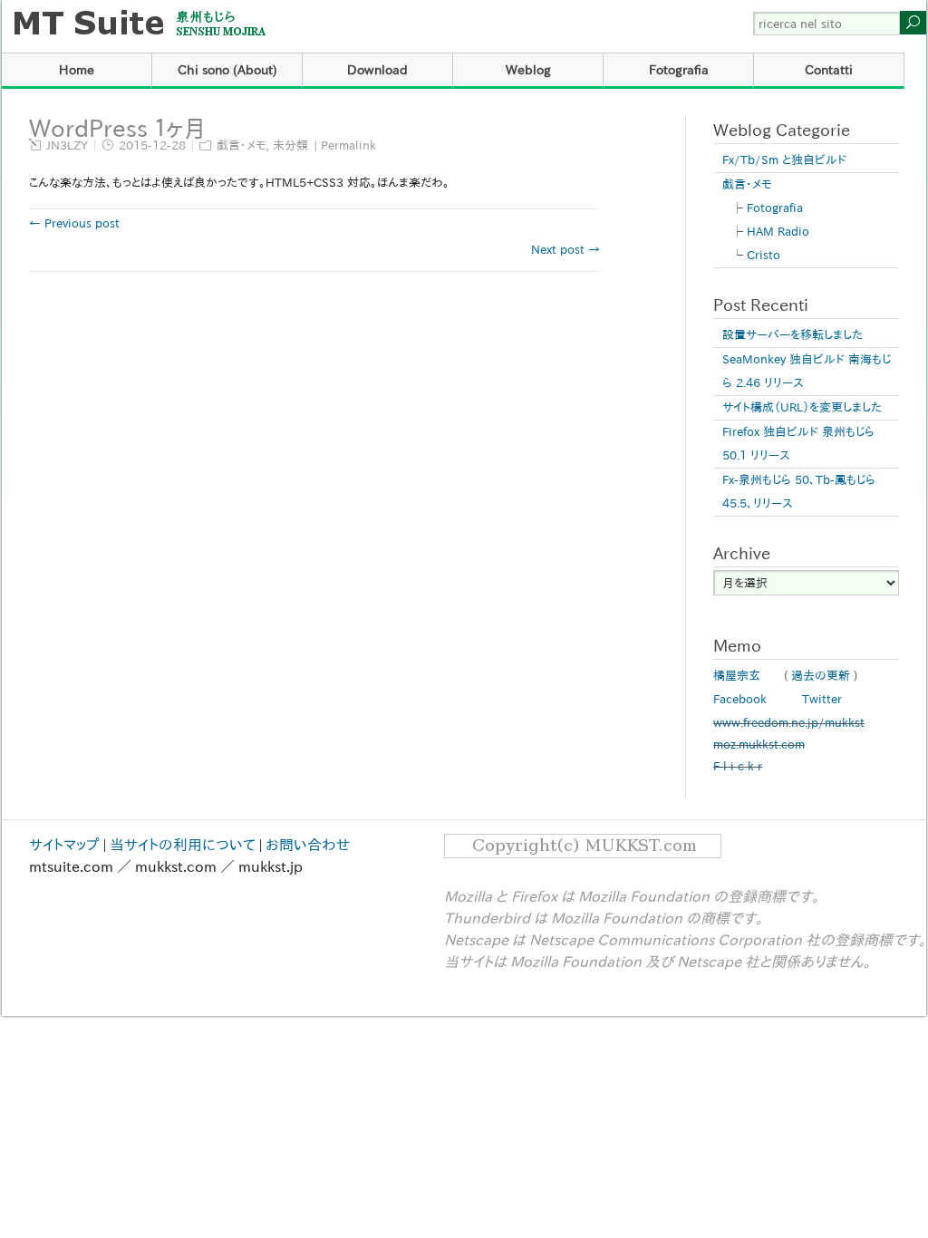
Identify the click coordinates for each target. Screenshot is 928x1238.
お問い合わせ (308, 844)
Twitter (822, 699)
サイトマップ (64, 844)
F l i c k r (737, 766)
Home (76, 69)
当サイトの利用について (183, 844)
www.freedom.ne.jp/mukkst (789, 723)
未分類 (290, 145)
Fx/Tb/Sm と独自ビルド (784, 160)
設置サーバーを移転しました (792, 335)
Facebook (740, 699)
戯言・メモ (241, 145)
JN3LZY (67, 145)
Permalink (348, 145)
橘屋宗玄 (736, 676)
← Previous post (74, 223)
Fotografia (679, 69)
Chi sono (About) (227, 69)
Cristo (763, 255)
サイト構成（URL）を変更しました (802, 407)
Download (377, 69)
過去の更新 (820, 676)
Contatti (829, 69)
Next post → (565, 250)
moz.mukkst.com (759, 744)
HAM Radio (778, 231)
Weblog (528, 69)
